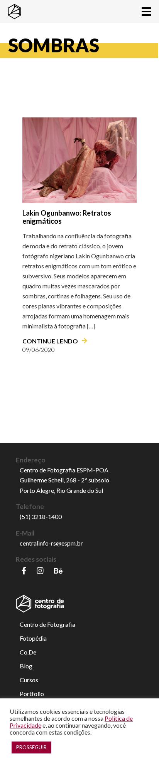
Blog (26, 666)
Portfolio (32, 693)
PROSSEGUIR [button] (31, 747)
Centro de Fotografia (47, 624)
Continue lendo (50, 341)
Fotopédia (33, 638)
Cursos (29, 679)
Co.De (28, 652)
